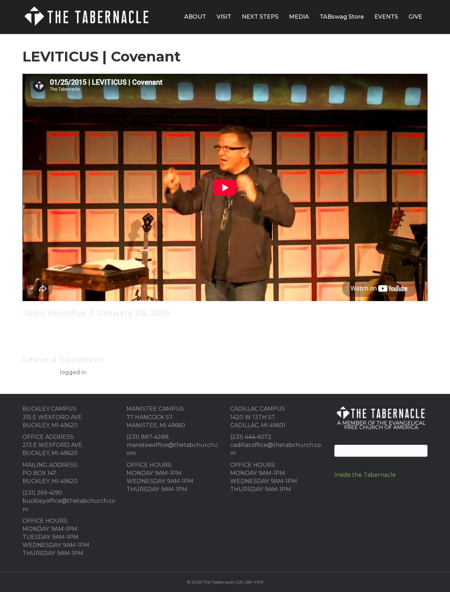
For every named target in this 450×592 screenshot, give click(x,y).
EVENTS (386, 16)
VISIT (224, 16)
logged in (73, 372)
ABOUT (195, 16)
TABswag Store (342, 16)
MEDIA (299, 16)
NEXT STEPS (260, 16)
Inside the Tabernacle (365, 474)
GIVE (415, 16)
